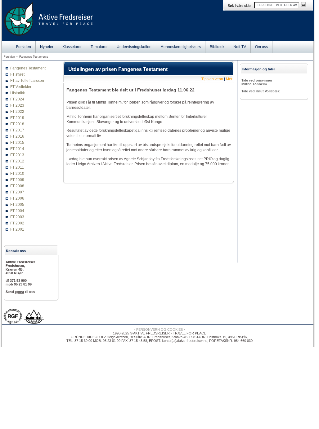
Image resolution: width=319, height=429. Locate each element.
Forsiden (23, 47)
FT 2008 (17, 186)
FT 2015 (17, 142)
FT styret (17, 74)
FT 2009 (17, 180)
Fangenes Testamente (33, 56)
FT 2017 (17, 130)
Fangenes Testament (28, 68)
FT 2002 (17, 223)
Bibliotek (217, 47)
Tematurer (99, 47)
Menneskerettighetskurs (180, 47)
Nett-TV (239, 47)
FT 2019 (17, 118)
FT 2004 (17, 211)
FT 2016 (17, 136)
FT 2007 (17, 192)
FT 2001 (17, 229)
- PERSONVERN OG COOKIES (158, 329)
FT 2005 (17, 204)
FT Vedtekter (20, 87)
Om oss (261, 47)
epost (19, 292)
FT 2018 (17, 124)
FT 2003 (17, 217)
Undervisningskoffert (134, 47)
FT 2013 (17, 155)
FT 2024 (17, 99)
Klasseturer (72, 47)
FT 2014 (17, 149)
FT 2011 (17, 167)
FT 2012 (17, 161)
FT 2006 (17, 198)
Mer (229, 79)
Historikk (17, 93)
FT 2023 (17, 105)
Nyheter (46, 47)
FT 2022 (17, 111)
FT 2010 (17, 173)
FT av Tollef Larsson (27, 80)
